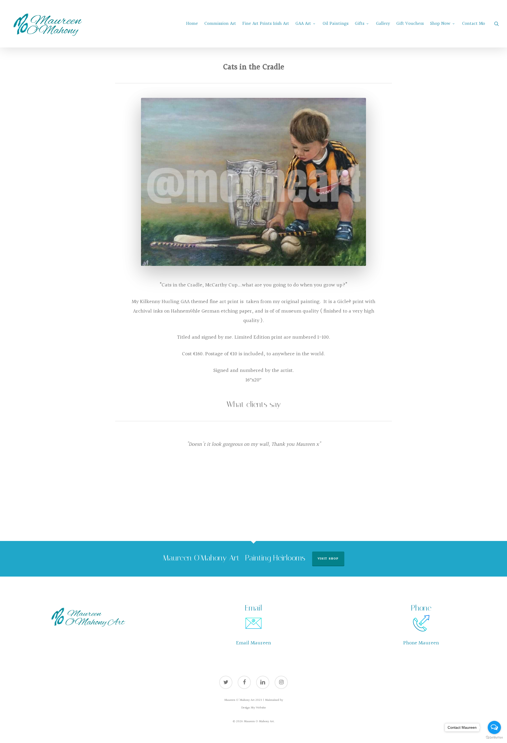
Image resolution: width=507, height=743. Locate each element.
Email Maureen (253, 643)
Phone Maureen (421, 643)
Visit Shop (328, 558)
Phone (421, 608)
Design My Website (253, 707)
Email (253, 608)
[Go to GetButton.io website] (494, 737)
